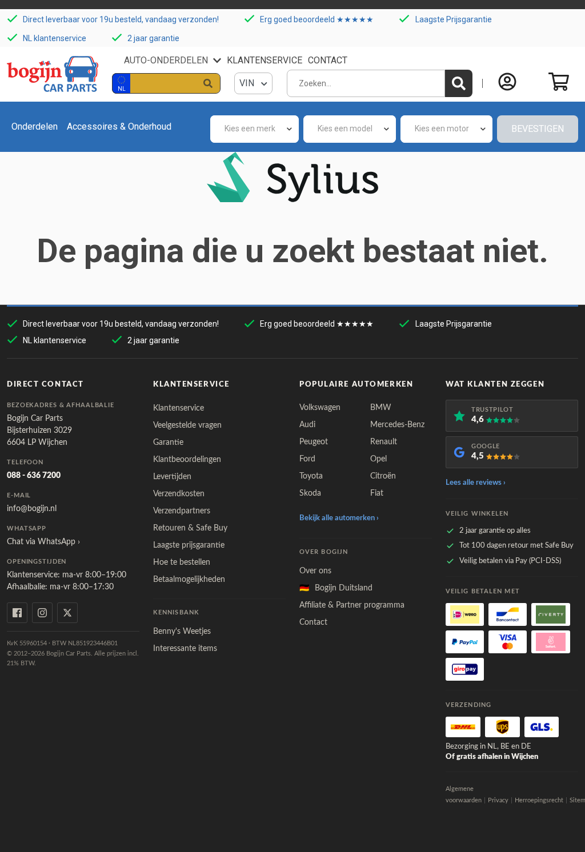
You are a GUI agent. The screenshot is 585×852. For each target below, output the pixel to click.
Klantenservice (264, 60)
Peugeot (313, 442)
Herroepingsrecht (539, 800)
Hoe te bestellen (181, 562)
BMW (380, 408)
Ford (307, 459)
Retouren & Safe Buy (190, 528)
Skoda (310, 493)
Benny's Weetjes (182, 632)
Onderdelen (34, 126)
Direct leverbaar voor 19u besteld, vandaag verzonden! (121, 19)
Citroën (383, 476)
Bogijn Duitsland (335, 588)
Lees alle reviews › (476, 483)
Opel (378, 459)
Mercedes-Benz (397, 425)
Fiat (376, 493)
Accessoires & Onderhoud (119, 126)
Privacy (498, 800)
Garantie (168, 443)
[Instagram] (42, 612)
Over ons (315, 571)
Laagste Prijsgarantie (453, 19)
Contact (327, 60)
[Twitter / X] (67, 612)
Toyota (311, 476)
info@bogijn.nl (32, 509)
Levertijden (172, 477)
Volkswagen (319, 408)
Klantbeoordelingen (187, 460)
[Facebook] (17, 612)
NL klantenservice (54, 37)
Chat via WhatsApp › (43, 542)
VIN (248, 83)
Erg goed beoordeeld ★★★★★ (317, 19)
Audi (307, 425)
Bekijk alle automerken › (339, 518)
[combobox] (254, 129)
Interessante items (185, 649)
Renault (383, 442)
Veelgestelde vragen (187, 425)
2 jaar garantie (153, 37)
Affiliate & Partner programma (351, 605)
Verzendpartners (181, 511)
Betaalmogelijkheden (189, 580)
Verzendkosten (179, 494)
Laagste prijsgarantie (189, 545)
